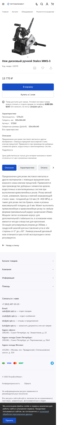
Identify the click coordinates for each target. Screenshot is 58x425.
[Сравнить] (35, 68)
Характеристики (27, 168)
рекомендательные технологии (15, 394)
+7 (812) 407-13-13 (10, 304)
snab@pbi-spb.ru (9, 316)
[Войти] (47, 4)
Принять (9, 420)
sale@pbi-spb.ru (36, 107)
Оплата (44, 168)
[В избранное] (43, 68)
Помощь (6, 286)
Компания (6, 269)
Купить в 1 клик (28, 94)
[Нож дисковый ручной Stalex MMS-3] (28, 36)
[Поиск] (41, 4)
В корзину (28, 87)
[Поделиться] (51, 68)
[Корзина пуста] (52, 4)
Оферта (27, 384)
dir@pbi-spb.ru (8, 321)
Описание (9, 168)
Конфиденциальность (11, 384)
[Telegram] (52, 363)
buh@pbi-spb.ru (9, 326)
